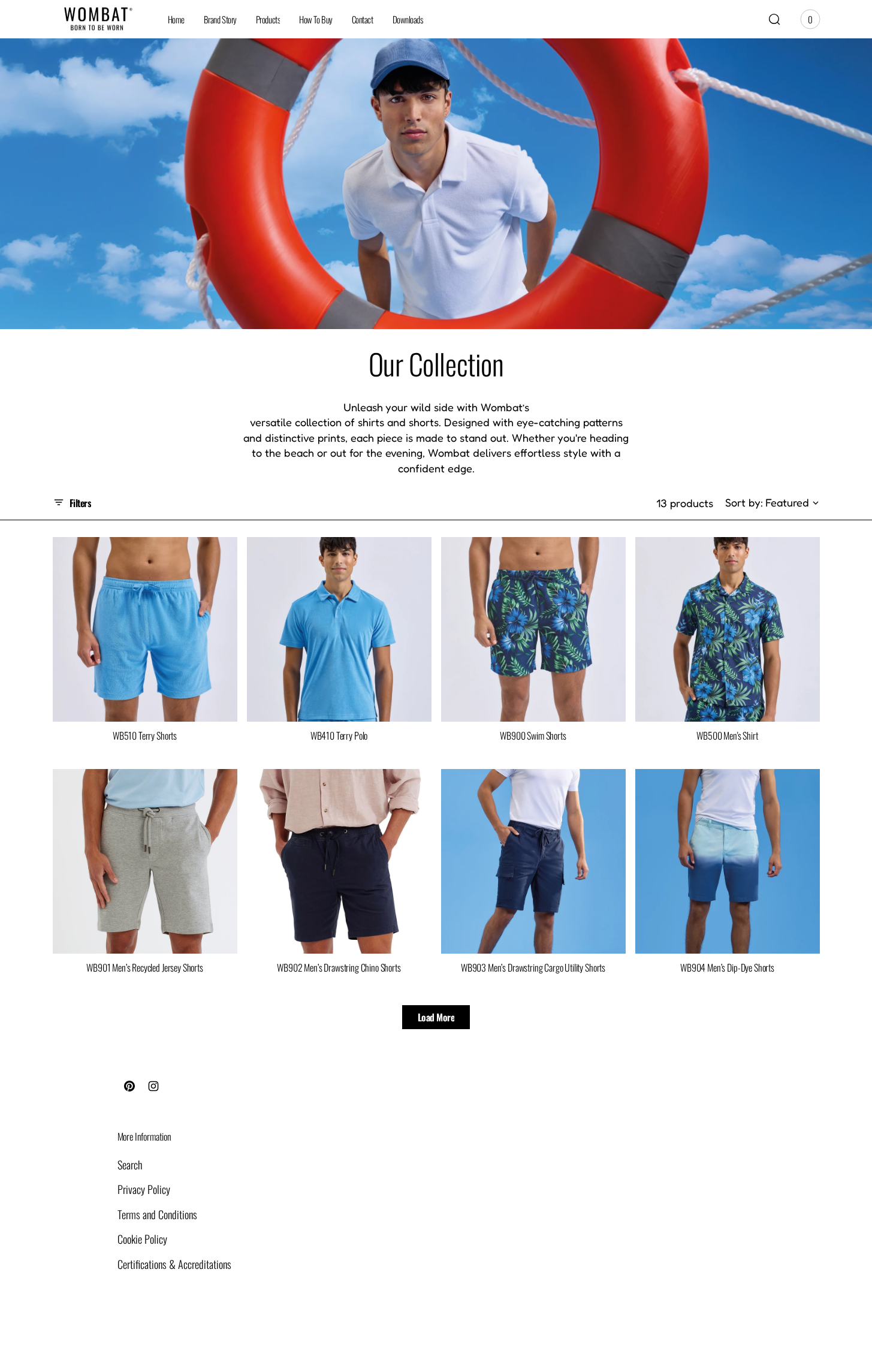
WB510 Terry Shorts (145, 735)
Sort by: (744, 502)
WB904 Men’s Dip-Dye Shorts (727, 967)
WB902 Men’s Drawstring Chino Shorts (338, 967)
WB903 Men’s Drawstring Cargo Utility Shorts (533, 967)
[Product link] (145, 629)
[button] (774, 19)
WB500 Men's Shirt (727, 735)
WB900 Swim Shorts (533, 735)
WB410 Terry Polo (338, 735)
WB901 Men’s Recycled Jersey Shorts (144, 967)
